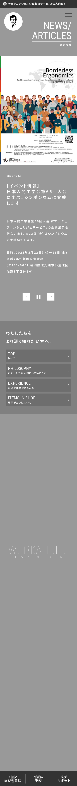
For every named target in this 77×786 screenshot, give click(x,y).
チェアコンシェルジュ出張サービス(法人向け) (36, 3)
